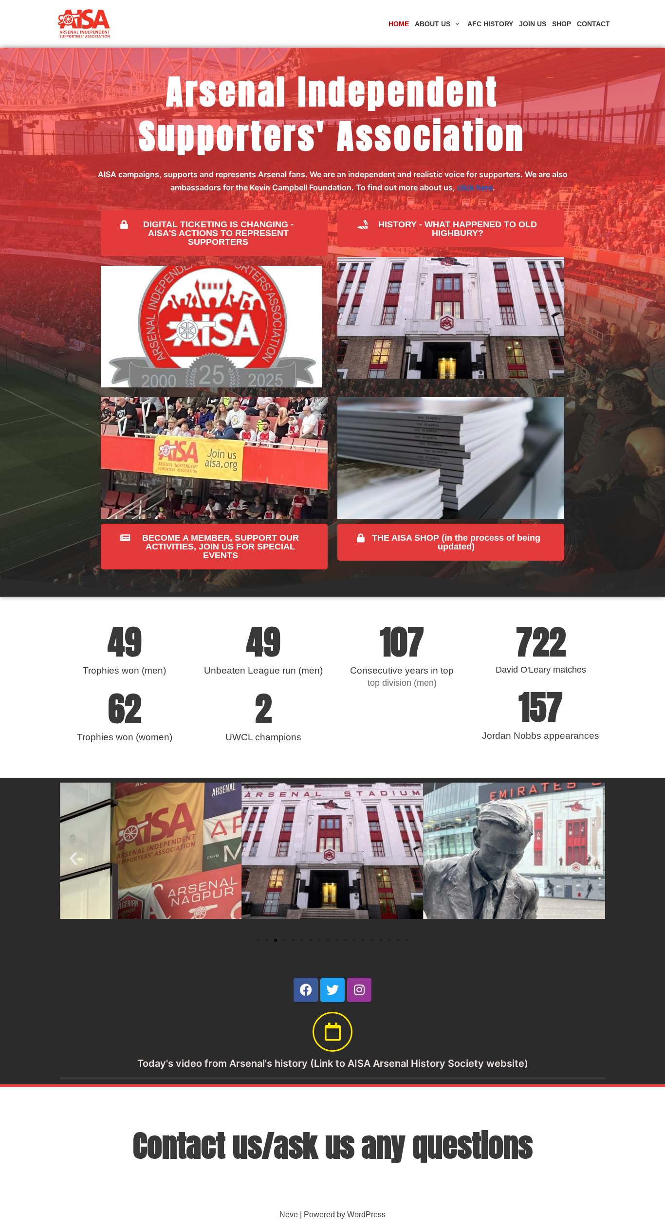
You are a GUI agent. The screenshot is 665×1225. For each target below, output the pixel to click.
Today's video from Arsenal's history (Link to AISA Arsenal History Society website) (332, 1063)
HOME (398, 24)
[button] (73, 858)
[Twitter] (332, 990)
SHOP (561, 24)
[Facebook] (306, 990)
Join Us (532, 24)
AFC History (490, 24)
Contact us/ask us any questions (333, 1145)
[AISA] (84, 24)
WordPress (366, 1214)
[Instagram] (359, 990)
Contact (593, 24)
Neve (288, 1214)
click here (475, 187)
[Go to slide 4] (284, 940)
